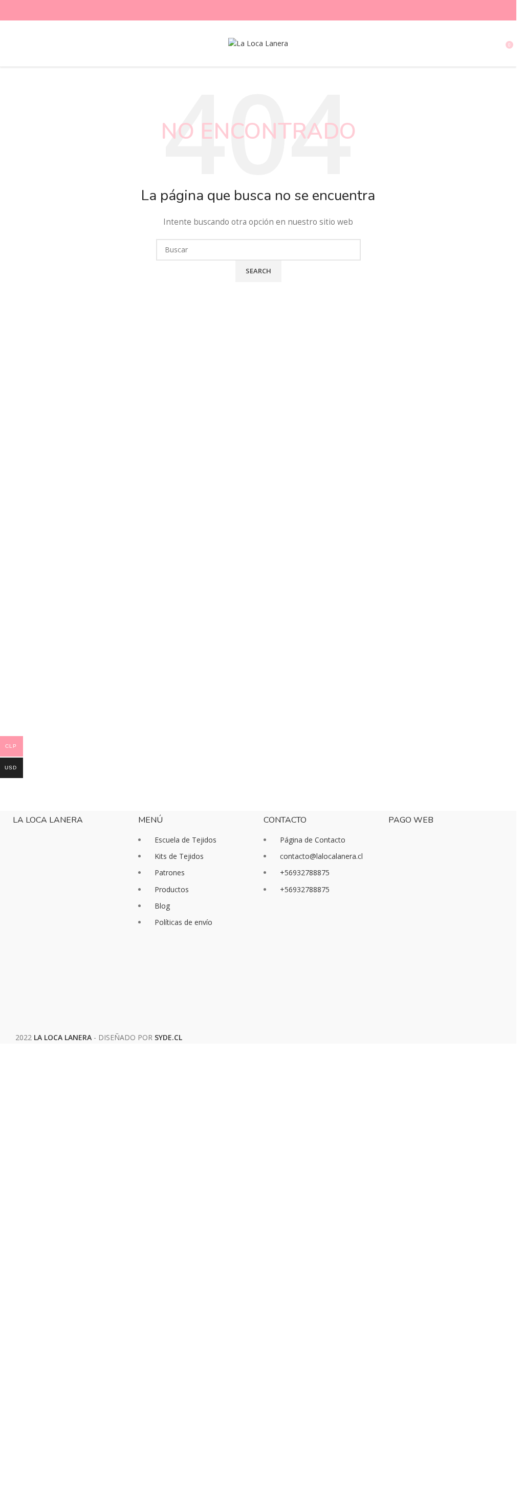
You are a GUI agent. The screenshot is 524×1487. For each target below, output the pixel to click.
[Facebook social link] (240, 10)
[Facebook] (276, 928)
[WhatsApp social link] (277, 10)
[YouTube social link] (264, 10)
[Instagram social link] (252, 10)
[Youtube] (331, 928)
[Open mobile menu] (12, 43)
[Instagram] (304, 928)
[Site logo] (258, 43)
